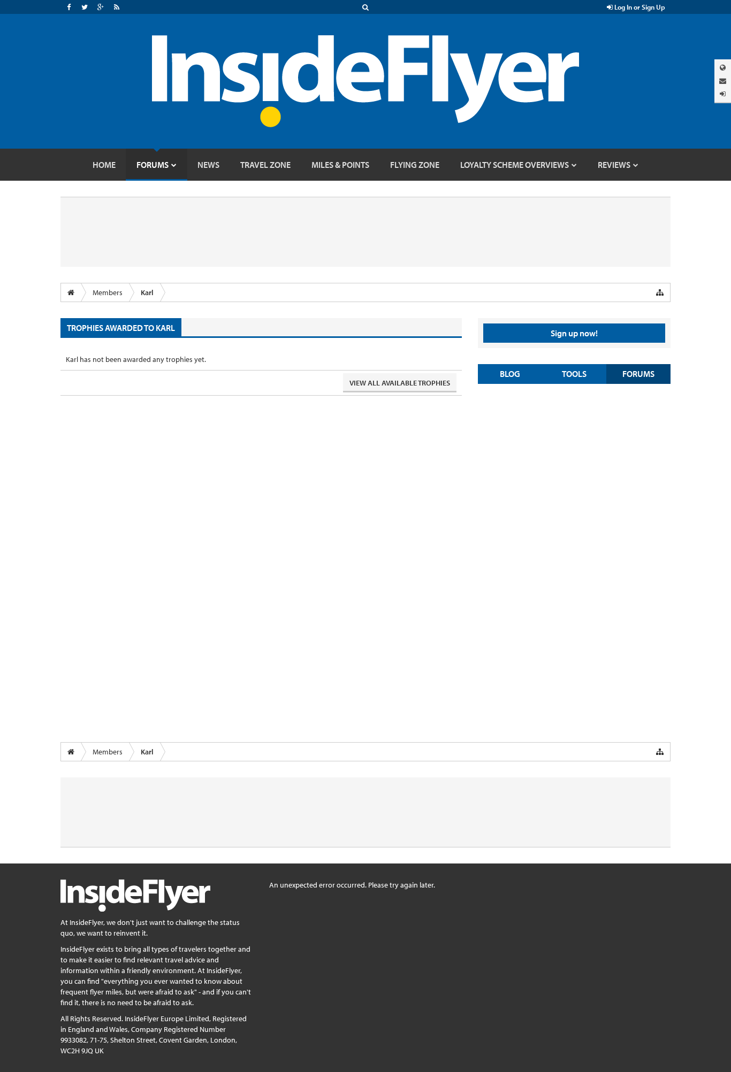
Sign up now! (574, 333)
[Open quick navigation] (660, 292)
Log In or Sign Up (639, 7)
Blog (510, 373)
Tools (574, 373)
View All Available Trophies (399, 383)
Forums (638, 373)
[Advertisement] (574, 469)
